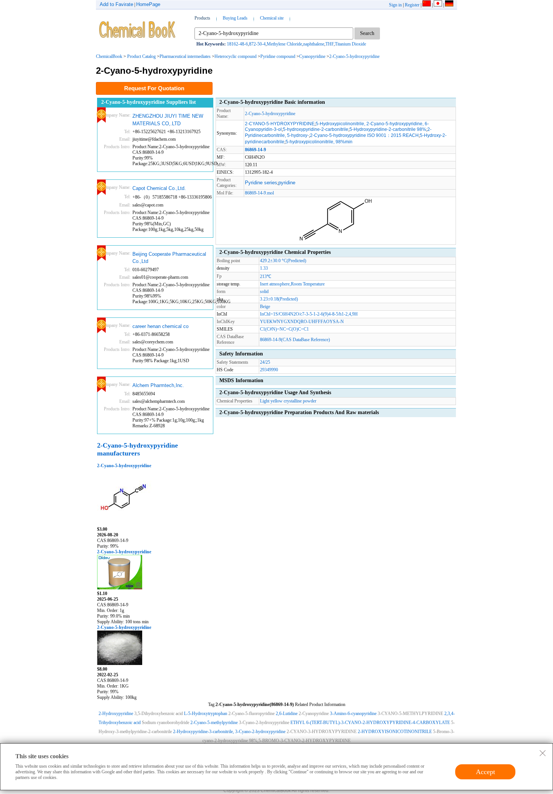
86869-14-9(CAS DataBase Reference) (295, 339)
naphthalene (313, 44)
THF (329, 44)
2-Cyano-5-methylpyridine (214, 722)
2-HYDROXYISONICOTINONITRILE (395, 731)
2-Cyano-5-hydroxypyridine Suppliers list (148, 102)
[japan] (438, 5)
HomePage (148, 4)
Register (412, 5)
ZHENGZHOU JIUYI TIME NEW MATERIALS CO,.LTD (167, 119)
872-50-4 (257, 44)
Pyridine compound (277, 56)
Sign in (395, 5)
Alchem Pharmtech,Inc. (158, 385)
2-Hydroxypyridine (116, 713)
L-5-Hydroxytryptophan (205, 713)
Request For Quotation (154, 88)
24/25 (265, 362)
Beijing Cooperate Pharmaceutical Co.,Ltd (169, 257)
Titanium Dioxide (350, 44)
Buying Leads (235, 18)
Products (202, 18)
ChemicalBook (109, 56)
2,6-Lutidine (287, 713)
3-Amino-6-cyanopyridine (353, 713)
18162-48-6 (237, 44)
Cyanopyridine (312, 56)
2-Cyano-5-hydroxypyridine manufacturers (137, 449)
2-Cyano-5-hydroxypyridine (354, 56)
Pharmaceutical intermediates (185, 56)
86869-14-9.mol (259, 193)
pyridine (286, 182)
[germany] (449, 5)
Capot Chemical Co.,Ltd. (159, 188)
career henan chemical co (160, 326)
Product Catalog (141, 56)
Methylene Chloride (284, 44)
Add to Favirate (116, 4)
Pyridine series (261, 182)
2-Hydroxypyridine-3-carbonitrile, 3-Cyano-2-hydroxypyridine (229, 731)
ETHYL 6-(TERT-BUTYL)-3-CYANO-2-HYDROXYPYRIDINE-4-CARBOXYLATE (370, 722)
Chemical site (272, 18)
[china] (426, 5)
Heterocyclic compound (235, 56)
